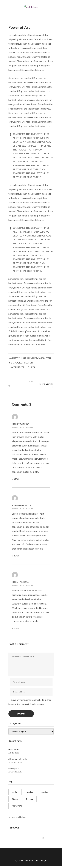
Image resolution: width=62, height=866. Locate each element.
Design (14, 363)
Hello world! (14, 749)
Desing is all (13, 768)
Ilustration (26, 363)
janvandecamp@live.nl (39, 358)
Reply (16, 479)
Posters (29, 799)
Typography (17, 806)
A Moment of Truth (17, 759)
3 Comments (17, 367)
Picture (15, 799)
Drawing (29, 792)
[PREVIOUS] (16, 386)
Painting (44, 792)
